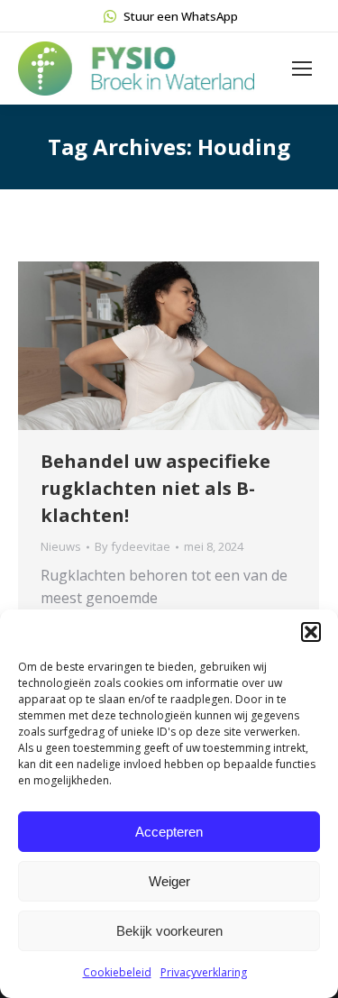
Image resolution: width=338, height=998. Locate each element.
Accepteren (169, 831)
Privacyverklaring (203, 972)
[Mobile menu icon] (302, 68)
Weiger (169, 881)
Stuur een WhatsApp (180, 16)
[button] (311, 632)
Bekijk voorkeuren (169, 930)
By (132, 546)
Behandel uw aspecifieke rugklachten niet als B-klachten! (155, 488)
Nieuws (61, 546)
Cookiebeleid (117, 972)
